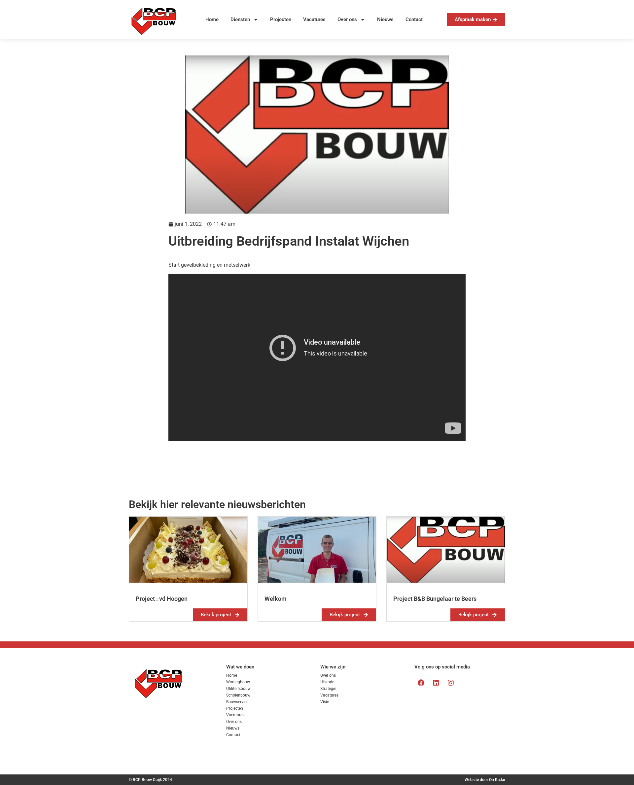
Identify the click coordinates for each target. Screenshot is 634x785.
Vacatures (314, 19)
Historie (327, 682)
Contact (414, 19)
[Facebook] (421, 682)
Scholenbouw (238, 695)
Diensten (240, 19)
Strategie (328, 688)
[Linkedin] (435, 682)
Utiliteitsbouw (238, 688)
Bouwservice (237, 702)
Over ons (347, 19)
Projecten (280, 19)
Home (212, 19)
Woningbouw (238, 682)
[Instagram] (450, 682)
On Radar (497, 779)
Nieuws (385, 19)
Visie (324, 702)
